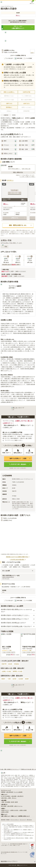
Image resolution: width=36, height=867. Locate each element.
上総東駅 (32, 118)
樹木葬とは (10, 180)
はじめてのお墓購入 (5, 796)
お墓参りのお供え (14, 810)
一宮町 (9, 679)
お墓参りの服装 (23, 810)
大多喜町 (20, 679)
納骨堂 (16, 802)
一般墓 (2, 802)
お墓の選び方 (20, 796)
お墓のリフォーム (18, 806)
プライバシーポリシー (14, 819)
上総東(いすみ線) (6, 671)
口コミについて (23, 819)
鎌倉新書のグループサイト (9, 861)
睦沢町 (14, 679)
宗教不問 (3, 664)
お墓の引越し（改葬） (6, 798)
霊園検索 (3, 792)
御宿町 (27, 679)
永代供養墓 (7, 802)
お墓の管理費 (10, 806)
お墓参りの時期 (4, 812)
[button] (18, 27)
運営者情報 (3, 819)
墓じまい (14, 798)
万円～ (5, 204)
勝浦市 (3, 679)
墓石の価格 (3, 806)
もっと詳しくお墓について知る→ (27, 176)
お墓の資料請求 (9, 792)
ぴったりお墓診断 (18, 792)
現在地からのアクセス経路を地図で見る (17, 556)
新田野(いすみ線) (17, 671)
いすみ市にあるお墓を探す (17, 559)
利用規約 (8, 819)
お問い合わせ (29, 819)
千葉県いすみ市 (16, 118)
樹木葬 (31, 184)
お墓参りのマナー (5, 810)
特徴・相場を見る (18, 172)
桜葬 (4, 184)
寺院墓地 (16, 664)
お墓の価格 (13, 796)
